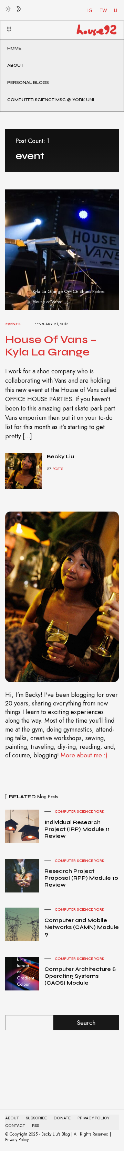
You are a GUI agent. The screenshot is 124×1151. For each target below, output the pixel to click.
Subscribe (36, 1118)
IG (90, 10)
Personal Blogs (28, 82)
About (15, 65)
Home (14, 48)
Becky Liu (60, 456)
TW (103, 10)
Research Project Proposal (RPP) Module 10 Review (81, 878)
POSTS (57, 468)
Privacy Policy (94, 1118)
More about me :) (84, 755)
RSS (35, 1125)
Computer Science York (79, 811)
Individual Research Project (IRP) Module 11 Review (77, 829)
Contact (15, 1125)
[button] (4, 21)
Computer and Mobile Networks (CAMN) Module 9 (81, 927)
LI (115, 10)
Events (13, 324)
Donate (62, 1118)
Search (86, 1022)
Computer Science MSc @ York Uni (50, 99)
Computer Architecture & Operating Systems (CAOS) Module (80, 976)
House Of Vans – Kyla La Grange (51, 346)
